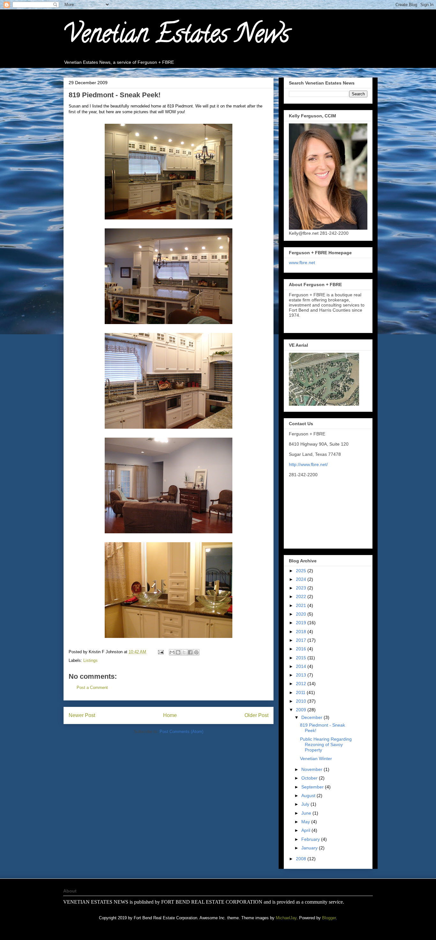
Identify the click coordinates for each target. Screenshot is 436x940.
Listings (90, 660)
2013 (301, 674)
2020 (301, 614)
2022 (301, 596)
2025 (301, 570)
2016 (301, 648)
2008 (301, 858)
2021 (301, 605)
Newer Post (82, 715)
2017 (301, 640)
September (313, 786)
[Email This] (172, 652)
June (306, 813)
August (309, 795)
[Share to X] (184, 652)
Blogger (329, 917)
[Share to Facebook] (190, 652)
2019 (301, 622)
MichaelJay (286, 917)
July (306, 804)
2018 (301, 631)
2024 (301, 579)
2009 (301, 709)
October (310, 778)
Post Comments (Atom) (181, 731)
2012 (301, 683)
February (311, 839)
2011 (301, 692)
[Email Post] (160, 651)
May (306, 821)
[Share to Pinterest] (196, 652)
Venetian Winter (316, 758)
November (312, 769)
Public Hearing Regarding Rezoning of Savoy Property (326, 744)
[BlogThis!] (178, 652)
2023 (301, 587)
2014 (301, 666)
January (310, 847)
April (306, 830)
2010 (301, 701)
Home (170, 715)
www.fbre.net (302, 262)
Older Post (256, 715)
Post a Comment (92, 687)
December (312, 717)
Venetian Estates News (176, 36)
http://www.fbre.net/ (308, 464)
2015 (301, 657)
